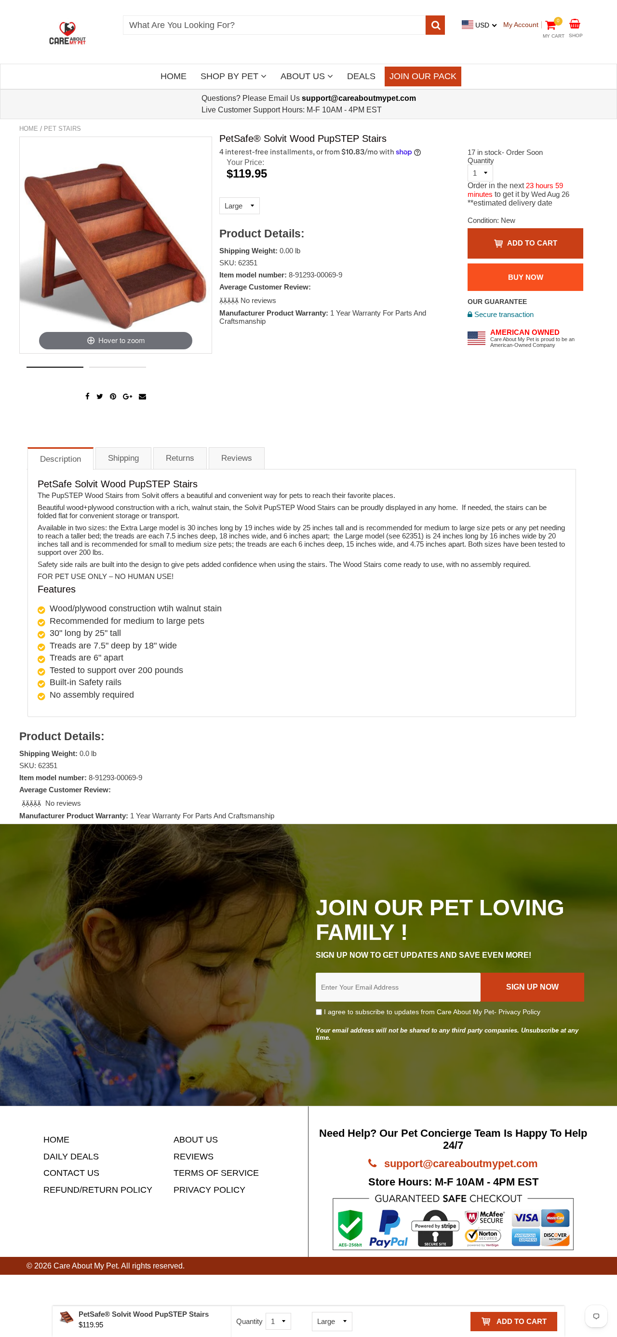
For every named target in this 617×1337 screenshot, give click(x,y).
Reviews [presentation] (236, 458)
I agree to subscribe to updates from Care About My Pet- (431, 1012)
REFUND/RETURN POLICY (97, 1190)
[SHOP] (574, 22)
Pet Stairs (62, 128)
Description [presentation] (60, 459)
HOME (174, 76)
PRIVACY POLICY (209, 1190)
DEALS (361, 76)
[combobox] (274, 25)
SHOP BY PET (231, 76)
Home (28, 128)
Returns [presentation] (180, 458)
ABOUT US (304, 76)
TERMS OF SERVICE (216, 1173)
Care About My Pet (86, 1266)
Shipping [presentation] (123, 458)
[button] (230, 300)
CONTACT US (71, 1173)
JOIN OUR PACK (422, 76)
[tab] (60, 458)
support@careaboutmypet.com (459, 1164)
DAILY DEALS (71, 1156)
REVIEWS (194, 1156)
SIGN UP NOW (532, 987)
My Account (520, 24)
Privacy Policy (519, 1012)
